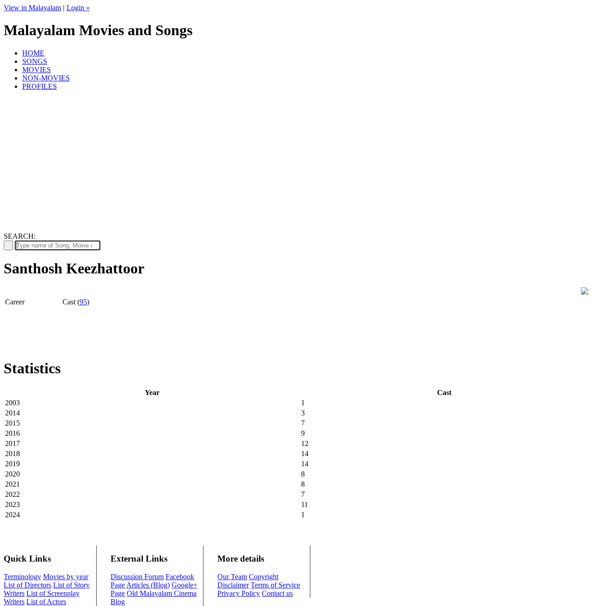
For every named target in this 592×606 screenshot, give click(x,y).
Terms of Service (275, 585)
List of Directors (27, 585)
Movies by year (65, 577)
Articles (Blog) (148, 585)
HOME (33, 53)
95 (83, 302)
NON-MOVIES (46, 78)
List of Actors (46, 602)
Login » (78, 8)
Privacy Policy (238, 593)
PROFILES (39, 86)
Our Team (232, 577)
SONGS (34, 61)
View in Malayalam (32, 8)
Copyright (263, 577)
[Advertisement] (296, 163)
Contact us (277, 593)
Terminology (22, 577)
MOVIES (36, 70)
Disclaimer (233, 585)
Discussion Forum (137, 577)
